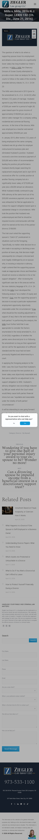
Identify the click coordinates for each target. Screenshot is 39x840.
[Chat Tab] (19, 420)
